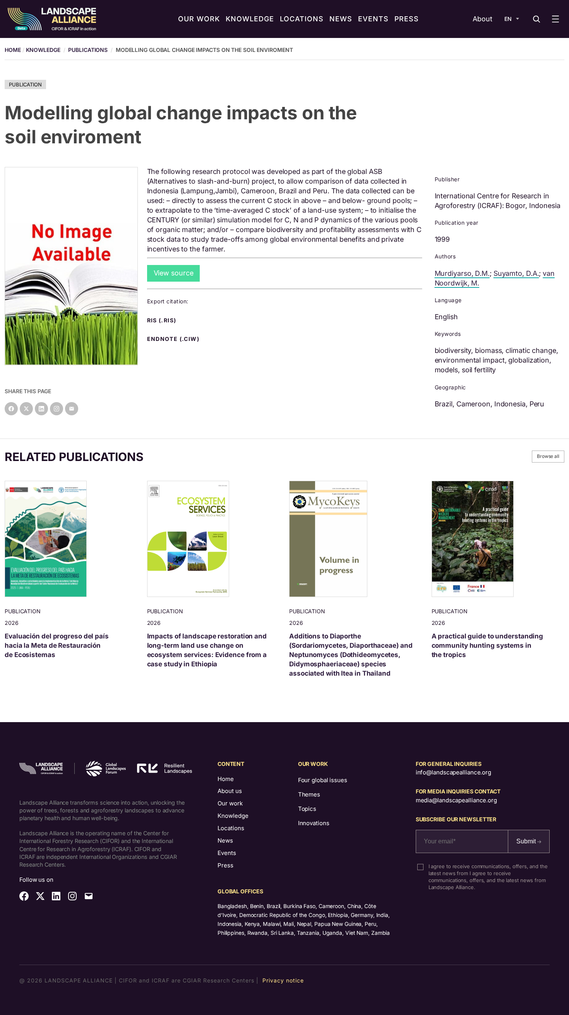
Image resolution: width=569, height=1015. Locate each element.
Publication (25, 84)
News (225, 840)
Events (227, 853)
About (482, 19)
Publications (88, 49)
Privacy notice (283, 980)
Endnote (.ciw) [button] (174, 339)
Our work (230, 803)
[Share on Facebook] (11, 408)
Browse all (548, 456)
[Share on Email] (71, 408)
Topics (307, 808)
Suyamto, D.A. (516, 273)
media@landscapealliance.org (456, 800)
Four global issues (322, 780)
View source (174, 273)
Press (225, 865)
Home (226, 779)
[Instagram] (56, 408)
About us (230, 791)
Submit (526, 841)
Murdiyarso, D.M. (462, 273)
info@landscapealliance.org (453, 772)
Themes (309, 794)
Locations (231, 828)
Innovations (313, 823)
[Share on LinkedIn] (41, 408)
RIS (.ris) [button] (162, 320)
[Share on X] (26, 408)
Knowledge (43, 49)
